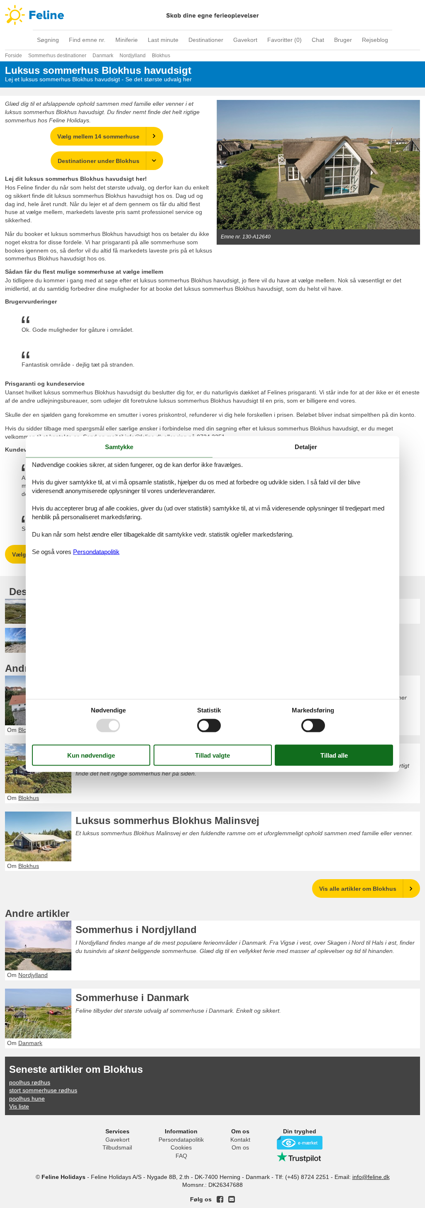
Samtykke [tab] (119, 446)
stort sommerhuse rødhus (43, 1090)
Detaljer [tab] (306, 446)
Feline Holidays (212, 15)
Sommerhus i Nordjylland (136, 929)
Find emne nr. (87, 39)
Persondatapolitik (181, 1139)
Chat (318, 39)
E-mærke (299, 1143)
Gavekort (245, 39)
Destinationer (205, 39)
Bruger (343, 39)
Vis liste (19, 1106)
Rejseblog (375, 39)
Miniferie (126, 39)
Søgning (48, 39)
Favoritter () (284, 39)
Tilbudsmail (117, 1147)
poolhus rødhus (29, 1082)
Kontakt (240, 1139)
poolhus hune (27, 1098)
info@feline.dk (371, 1177)
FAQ (181, 1155)
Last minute (163, 39)
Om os (240, 1147)
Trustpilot (299, 1157)
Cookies (181, 1147)
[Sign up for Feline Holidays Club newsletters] (231, 1199)
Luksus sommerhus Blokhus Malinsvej (167, 820)
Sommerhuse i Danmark (132, 997)
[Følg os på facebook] (220, 1199)
